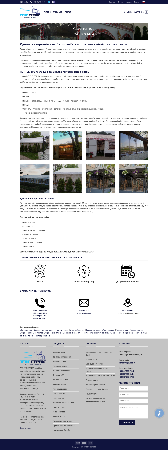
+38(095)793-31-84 (40, 316)
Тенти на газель (108, 333)
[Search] (124, 12)
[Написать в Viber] (53, 2)
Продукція (57, 12)
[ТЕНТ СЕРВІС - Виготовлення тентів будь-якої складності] (30, 12)
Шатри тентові (26, 330)
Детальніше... (25, 428)
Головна (112, 2)
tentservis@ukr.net (84, 313)
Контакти (129, 2)
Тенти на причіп (26, 336)
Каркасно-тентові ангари (44, 330)
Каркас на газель (93, 330)
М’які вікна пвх (108, 330)
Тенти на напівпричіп (78, 333)
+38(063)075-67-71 (40, 318)
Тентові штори (122, 330)
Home (76, 34)
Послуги (68, 12)
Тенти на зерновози (125, 333)
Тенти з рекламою (42, 336)
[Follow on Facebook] (147, 2)
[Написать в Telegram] (49, 2)
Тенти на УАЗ (140, 333)
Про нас (120, 2)
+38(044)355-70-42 (40, 313)
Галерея (137, 2)
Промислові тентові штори (38, 333)
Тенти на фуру (94, 333)
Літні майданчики (77, 330)
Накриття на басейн (59, 333)
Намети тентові (62, 330)
